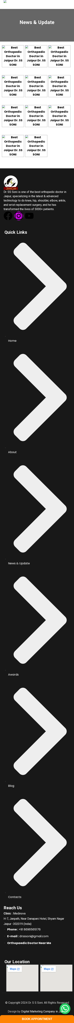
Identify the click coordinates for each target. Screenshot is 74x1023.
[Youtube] (29, 215)
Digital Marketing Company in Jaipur (43, 1011)
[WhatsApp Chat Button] (65, 1008)
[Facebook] (8, 215)
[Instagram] (18, 215)
